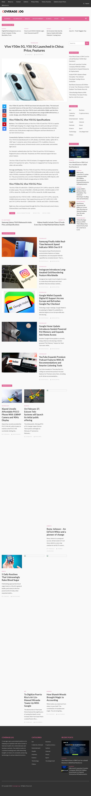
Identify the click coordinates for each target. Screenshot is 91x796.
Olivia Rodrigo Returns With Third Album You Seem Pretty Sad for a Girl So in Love (78, 95)
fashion (81, 119)
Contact (18, 1)
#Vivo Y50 (36, 213)
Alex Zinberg (38, 722)
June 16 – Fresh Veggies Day (77, 31)
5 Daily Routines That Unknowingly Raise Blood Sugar (11, 577)
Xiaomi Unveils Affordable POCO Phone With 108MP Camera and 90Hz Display (11, 414)
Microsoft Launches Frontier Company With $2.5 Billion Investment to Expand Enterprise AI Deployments (83, 178)
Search (87, 3)
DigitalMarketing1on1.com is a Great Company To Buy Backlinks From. (11, 33)
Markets (49, 526)
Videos (71, 135)
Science (48, 18)
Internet (26, 28)
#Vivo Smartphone (23, 213)
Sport (56, 18)
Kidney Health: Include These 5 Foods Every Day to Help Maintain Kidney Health (49, 223)
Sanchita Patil (39, 54)
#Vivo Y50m (46, 213)
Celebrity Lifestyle (37, 745)
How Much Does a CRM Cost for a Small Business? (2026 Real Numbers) (79, 59)
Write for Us (5, 5)
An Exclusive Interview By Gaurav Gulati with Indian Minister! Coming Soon (54, 33)
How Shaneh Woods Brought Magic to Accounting (56, 697)
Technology (17, 18)
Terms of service (46, 1)
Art (62, 18)
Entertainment (38, 18)
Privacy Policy (35, 1)
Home (3, 1)
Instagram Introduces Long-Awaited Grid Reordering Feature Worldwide (52, 272)
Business (7, 18)
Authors (26, 1)
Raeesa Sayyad (55, 261)
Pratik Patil (38, 436)
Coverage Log (16, 786)
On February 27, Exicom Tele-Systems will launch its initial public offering (33, 414)
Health (27, 18)
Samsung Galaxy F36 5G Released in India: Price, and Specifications (17, 223)
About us (10, 1)
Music (81, 125)
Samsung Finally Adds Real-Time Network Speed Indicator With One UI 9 (52, 244)
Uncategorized (83, 131)
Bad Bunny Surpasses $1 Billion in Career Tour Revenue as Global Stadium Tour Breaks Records (79, 87)
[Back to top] (86, 791)
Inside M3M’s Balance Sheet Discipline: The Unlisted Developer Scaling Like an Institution (83, 193)
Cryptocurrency (84, 113)
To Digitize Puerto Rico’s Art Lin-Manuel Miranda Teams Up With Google (33, 700)
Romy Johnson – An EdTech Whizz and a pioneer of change (56, 532)
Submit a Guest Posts (60, 1)
